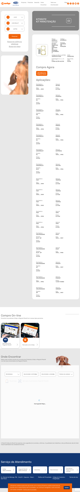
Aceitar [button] (67, 487)
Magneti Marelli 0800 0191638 (22, 469)
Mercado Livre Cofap (28, 345)
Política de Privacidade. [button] (30, 489)
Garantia (36, 2)
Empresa (23, 2)
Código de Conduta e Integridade (59, 477)
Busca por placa (14, 46)
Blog (66, 2)
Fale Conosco (54, 470)
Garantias (37, 470)
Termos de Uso (73, 477)
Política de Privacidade (44, 477)
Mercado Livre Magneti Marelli (41, 73)
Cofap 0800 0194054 (6, 469)
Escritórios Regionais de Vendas (70, 470)
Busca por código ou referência (14, 43)
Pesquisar (15, 36)
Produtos (30, 2)
